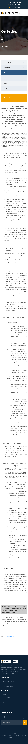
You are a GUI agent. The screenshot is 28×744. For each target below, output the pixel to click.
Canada (6, 78)
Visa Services (6, 684)
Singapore (7, 67)
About (4, 694)
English (9, 7)
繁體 (15, 7)
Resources (6, 702)
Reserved (15, 737)
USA (5, 83)
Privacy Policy (7, 740)
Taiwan (6, 73)
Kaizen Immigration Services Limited (13, 735)
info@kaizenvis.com (15, 4)
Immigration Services (8, 681)
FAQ (4, 705)
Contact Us (6, 708)
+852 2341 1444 (17, 2)
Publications (6, 700)
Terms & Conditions (18, 740)
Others (6, 88)
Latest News (6, 697)
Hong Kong (7, 62)
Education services (8, 686)
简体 (19, 7)
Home (4, 37)
